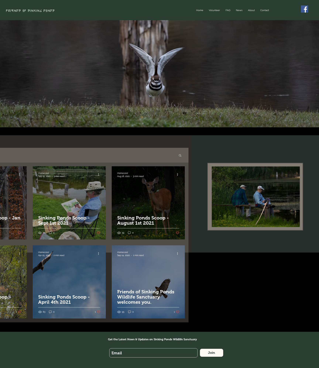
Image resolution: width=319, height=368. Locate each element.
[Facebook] (304, 9)
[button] (180, 156)
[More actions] (20, 174)
